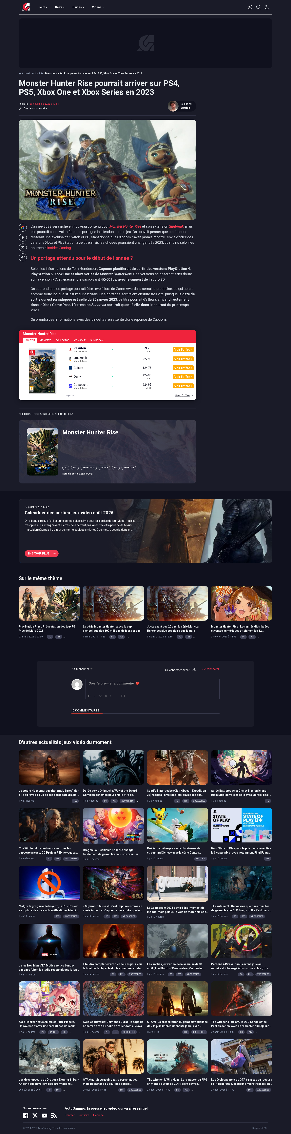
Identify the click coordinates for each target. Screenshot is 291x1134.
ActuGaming (26, 7)
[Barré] (106, 696)
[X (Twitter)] (35, 1115)
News (58, 7)
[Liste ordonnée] (111, 696)
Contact (70, 1115)
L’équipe (98, 1115)
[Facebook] (25, 1115)
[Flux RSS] (54, 1115)
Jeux (42, 7)
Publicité (84, 1115)
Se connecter (210, 669)
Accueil (26, 73)
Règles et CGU (260, 1128)
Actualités (37, 73)
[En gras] (89, 696)
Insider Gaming (59, 248)
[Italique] (95, 696)
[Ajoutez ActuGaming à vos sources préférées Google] (23, 228)
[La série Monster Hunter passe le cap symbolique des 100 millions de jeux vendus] (113, 603)
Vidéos (96, 7)
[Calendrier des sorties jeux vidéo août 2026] (145, 531)
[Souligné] (100, 696)
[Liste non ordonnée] (117, 696)
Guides (77, 7)
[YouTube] (44, 1115)
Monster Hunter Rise (90, 432)
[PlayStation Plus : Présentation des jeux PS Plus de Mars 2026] (49, 603)
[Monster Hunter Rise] (42, 451)
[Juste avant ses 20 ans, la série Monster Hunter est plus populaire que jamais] (177, 603)
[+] (123, 695)
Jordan (185, 107)
